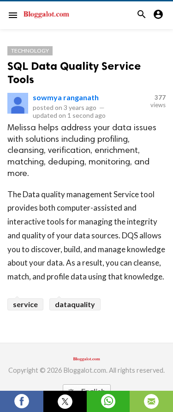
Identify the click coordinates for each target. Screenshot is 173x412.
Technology (30, 50)
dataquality (75, 304)
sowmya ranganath (66, 97)
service (25, 304)
